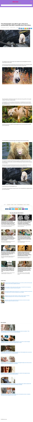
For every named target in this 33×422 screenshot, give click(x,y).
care (15, 204)
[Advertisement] (16, 14)
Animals (14, 27)
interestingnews (20, 204)
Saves (28, 204)
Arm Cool (15, 2)
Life (25, 204)
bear (12, 204)
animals (9, 204)
